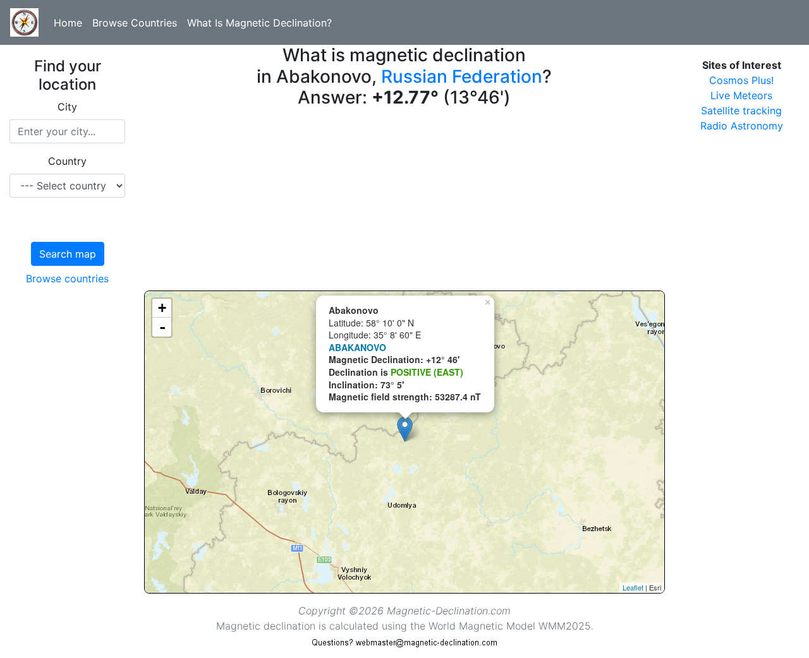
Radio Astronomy (741, 125)
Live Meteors (741, 95)
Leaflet (633, 587)
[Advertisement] (404, 202)
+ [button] (162, 308)
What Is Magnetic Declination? (259, 22)
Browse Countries (134, 22)
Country (67, 161)
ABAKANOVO (357, 347)
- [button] (162, 327)
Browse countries (67, 278)
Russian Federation (461, 76)
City (67, 106)
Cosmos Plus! (741, 80)
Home (68, 22)
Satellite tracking (741, 110)
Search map (67, 254)
